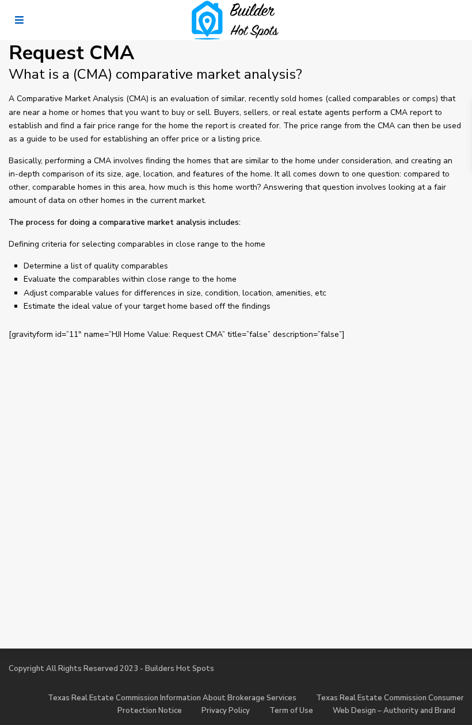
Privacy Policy (225, 710)
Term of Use (291, 710)
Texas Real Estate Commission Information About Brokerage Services (172, 698)
